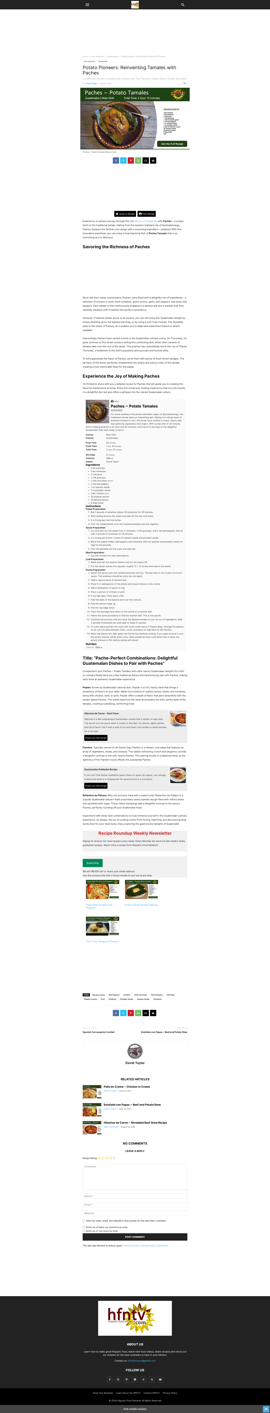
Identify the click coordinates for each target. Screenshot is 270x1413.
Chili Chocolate (140, 995)
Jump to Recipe (126, 214)
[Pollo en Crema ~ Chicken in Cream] (92, 1092)
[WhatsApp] (138, 160)
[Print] (153, 160)
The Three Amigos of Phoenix (102, 941)
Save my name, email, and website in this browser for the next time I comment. (126, 1220)
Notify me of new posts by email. (102, 1231)
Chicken (126, 995)
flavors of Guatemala (146, 221)
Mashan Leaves (90, 999)
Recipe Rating (90, 1158)
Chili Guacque (157, 995)
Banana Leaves (98, 995)
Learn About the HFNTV (128, 1393)
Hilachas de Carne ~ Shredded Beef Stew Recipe (135, 1122)
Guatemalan (112, 56)
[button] (87, 4)
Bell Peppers (114, 995)
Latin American (97, 56)
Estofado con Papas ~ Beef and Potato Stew (164, 1032)
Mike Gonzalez (111, 1126)
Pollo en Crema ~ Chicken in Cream (127, 1086)
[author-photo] (135, 1058)
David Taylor (91, 83)
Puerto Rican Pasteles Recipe (141, 904)
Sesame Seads (143, 999)
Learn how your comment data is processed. (146, 1245)
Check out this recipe (96, 738)
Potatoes (112, 999)
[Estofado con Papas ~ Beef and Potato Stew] (92, 1110)
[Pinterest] (131, 160)
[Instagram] (118, 1379)
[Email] (145, 160)
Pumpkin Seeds (126, 999)
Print (116, 401)
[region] (135, 33)
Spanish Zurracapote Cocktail (99, 1032)
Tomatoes (157, 999)
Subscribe (92, 863)
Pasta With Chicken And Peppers (99, 906)
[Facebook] (116, 160)
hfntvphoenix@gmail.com (142, 1360)
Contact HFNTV (152, 1393)
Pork (103, 999)
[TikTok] (143, 1379)
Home (85, 56)
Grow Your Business (103, 1393)
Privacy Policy (170, 1393)
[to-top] (266, 1408)
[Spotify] (135, 1379)
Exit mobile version (135, 1408)
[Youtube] (160, 1379)
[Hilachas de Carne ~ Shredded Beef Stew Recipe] (92, 1128)
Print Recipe (148, 214)
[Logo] (135, 1334)
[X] (123, 160)
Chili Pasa (171, 995)
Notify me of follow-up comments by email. (107, 1227)
